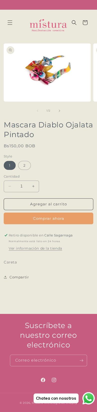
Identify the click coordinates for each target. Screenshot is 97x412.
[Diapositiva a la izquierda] (37, 110)
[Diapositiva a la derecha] (59, 110)
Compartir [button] (19, 277)
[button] (9, 22)
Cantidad (12, 176)
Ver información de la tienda (35, 248)
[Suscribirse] (81, 360)
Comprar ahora (48, 218)
